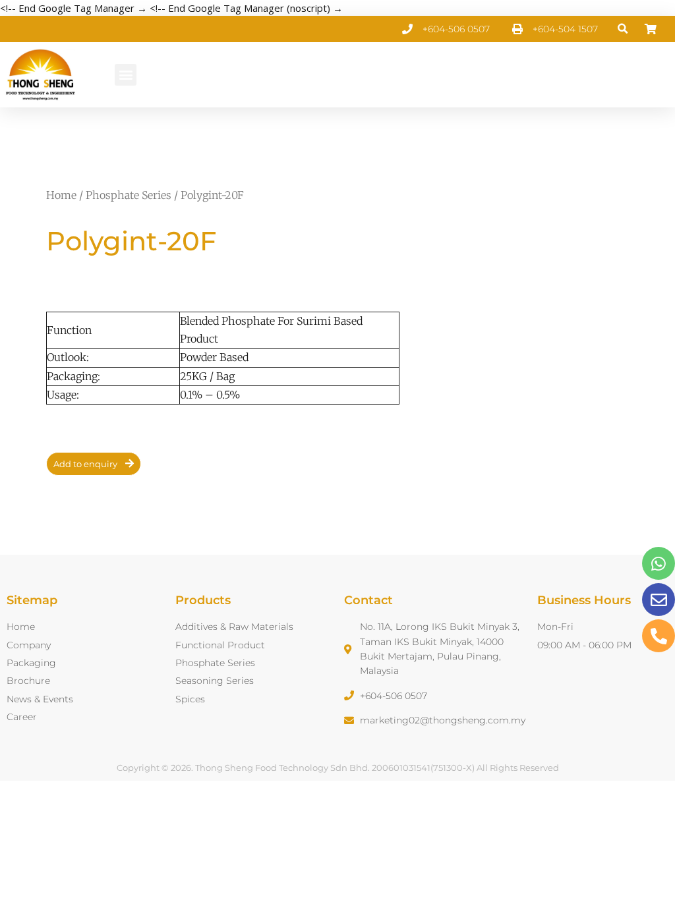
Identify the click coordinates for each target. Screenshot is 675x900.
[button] (623, 29)
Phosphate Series (128, 195)
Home (61, 195)
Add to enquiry (85, 464)
